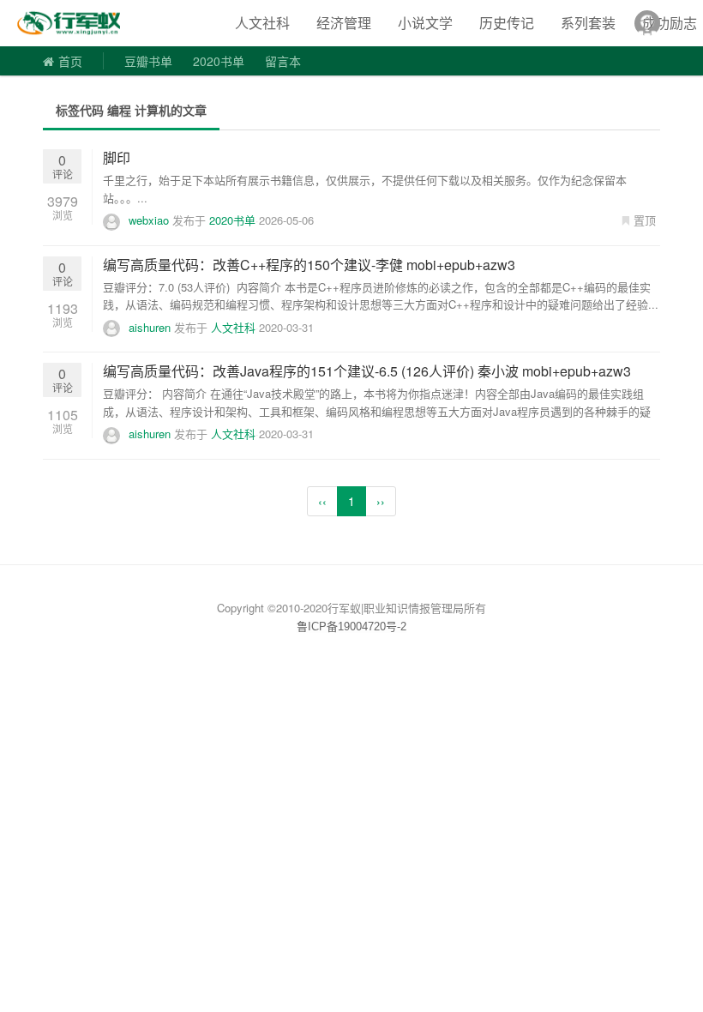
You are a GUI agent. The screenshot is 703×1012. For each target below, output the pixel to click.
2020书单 (218, 60)
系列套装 (588, 23)
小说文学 (425, 23)
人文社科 (262, 23)
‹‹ (322, 500)
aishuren (150, 327)
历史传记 (506, 23)
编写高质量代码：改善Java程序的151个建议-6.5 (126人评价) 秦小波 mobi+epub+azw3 (367, 371)
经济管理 (343, 23)
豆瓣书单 (148, 60)
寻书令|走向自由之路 (80, 23)
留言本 (283, 60)
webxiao (149, 220)
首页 (70, 60)
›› (380, 500)
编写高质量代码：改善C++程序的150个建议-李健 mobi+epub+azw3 (309, 264)
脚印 (116, 157)
